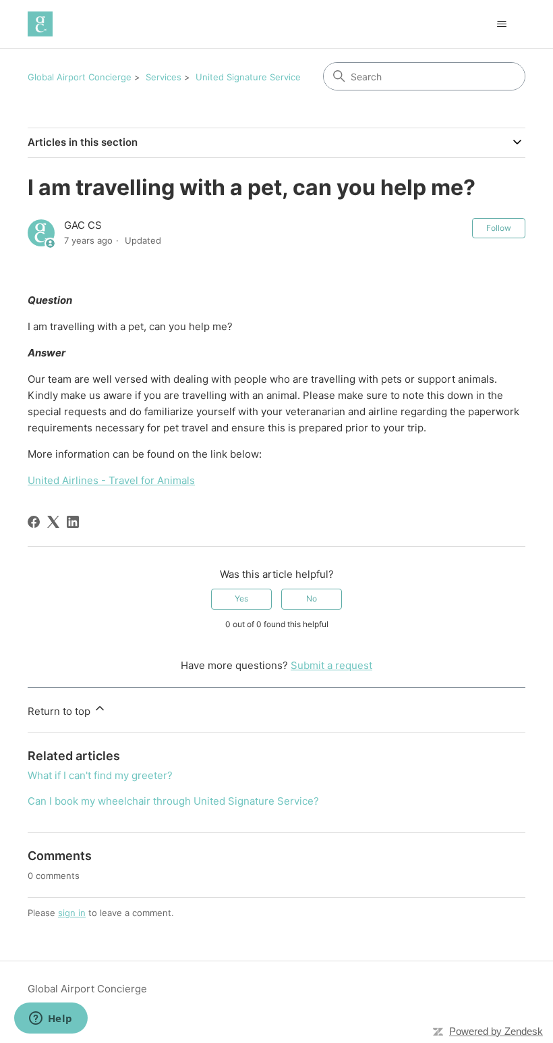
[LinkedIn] (73, 522)
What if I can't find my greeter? (100, 775)
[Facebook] (34, 522)
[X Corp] (53, 522)
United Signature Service (248, 77)
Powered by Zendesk (496, 1031)
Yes (241, 598)
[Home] (40, 23)
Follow (498, 228)
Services (163, 77)
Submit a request (331, 665)
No (311, 598)
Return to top (60, 711)
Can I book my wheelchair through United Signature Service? (173, 801)
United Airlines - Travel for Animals (111, 480)
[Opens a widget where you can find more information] (50, 1019)
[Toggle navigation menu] (501, 24)
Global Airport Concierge (80, 77)
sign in (72, 912)
